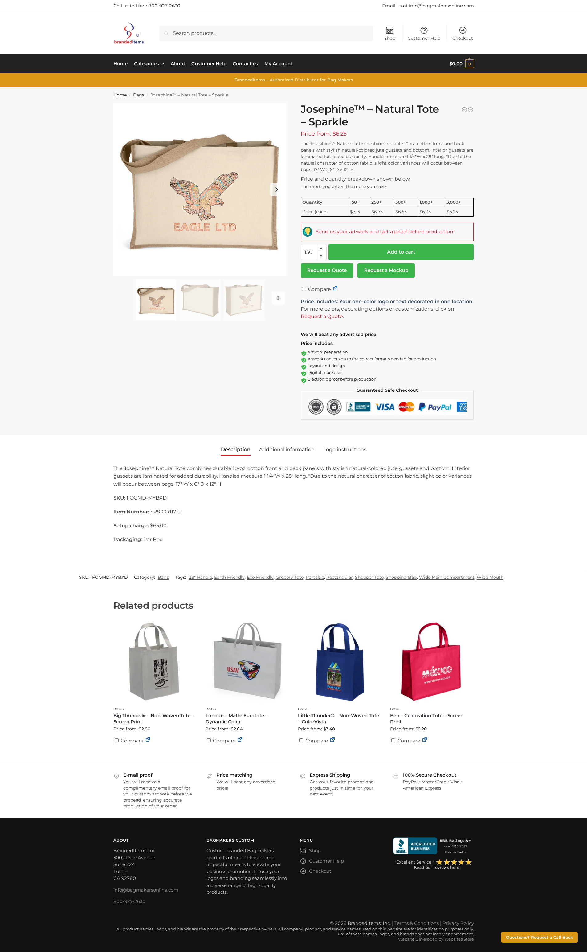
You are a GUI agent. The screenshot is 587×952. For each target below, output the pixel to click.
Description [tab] (236, 449)
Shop (389, 38)
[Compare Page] (335, 289)
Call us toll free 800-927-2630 (146, 6)
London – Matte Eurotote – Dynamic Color (237, 719)
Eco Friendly (260, 577)
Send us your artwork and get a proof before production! (385, 232)
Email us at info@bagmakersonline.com (428, 6)
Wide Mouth (490, 577)
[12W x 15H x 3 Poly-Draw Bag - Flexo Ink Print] (464, 110)
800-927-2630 (129, 901)
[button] (461, 64)
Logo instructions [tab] (344, 449)
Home (120, 94)
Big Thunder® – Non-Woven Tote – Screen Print (153, 719)
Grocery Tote (290, 577)
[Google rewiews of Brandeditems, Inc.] (433, 865)
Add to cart (401, 252)
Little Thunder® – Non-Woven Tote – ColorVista (338, 719)
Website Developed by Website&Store (436, 939)
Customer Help (424, 38)
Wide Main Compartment (447, 577)
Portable (315, 577)
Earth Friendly (229, 577)
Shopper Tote (369, 577)
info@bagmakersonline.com (145, 890)
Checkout (462, 38)
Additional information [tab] (287, 449)
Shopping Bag (401, 577)
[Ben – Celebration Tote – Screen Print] (431, 661)
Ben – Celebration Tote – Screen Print (426, 719)
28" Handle (200, 577)
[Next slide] (276, 189)
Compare (319, 289)
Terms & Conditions (416, 923)
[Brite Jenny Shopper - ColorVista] (470, 110)
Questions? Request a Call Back (539, 937)
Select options (155, 755)
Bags (138, 94)
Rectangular (339, 577)
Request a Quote (327, 270)
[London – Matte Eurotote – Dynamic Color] (247, 661)
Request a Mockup (386, 270)
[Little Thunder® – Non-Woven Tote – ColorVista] (339, 661)
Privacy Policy (458, 923)
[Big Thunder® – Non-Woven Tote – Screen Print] (155, 661)
